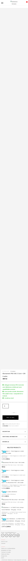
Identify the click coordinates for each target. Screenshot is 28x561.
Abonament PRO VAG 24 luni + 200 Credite (12, 502)
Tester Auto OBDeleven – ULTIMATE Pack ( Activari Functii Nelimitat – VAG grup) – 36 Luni (13, 524)
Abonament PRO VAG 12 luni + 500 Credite (12, 465)
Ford (9, 426)
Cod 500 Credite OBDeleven (9, 494)
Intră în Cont (4, 541)
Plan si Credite (15, 426)
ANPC (2, 558)
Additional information (9, 436)
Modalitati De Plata (6, 550)
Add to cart (10, 417)
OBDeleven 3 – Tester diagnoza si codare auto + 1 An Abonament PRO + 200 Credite (14, 485)
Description (6, 431)
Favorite (3, 543)
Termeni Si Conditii (6, 552)
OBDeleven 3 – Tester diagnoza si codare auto (13, 475)
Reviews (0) (5, 441)
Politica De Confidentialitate (8, 548)
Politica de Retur (5, 554)
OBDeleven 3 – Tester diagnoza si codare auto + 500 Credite (14, 456)
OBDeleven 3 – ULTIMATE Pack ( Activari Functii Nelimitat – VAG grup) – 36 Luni (14, 512)
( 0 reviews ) (12, 371)
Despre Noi (4, 556)
